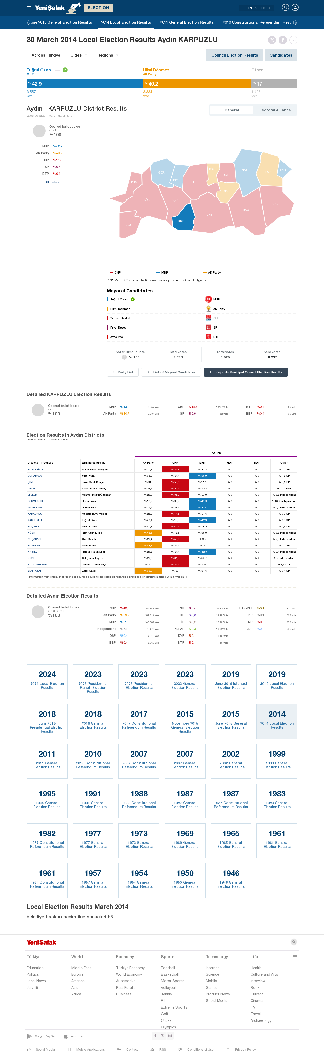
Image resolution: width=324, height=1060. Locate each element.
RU (270, 7)
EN (250, 7)
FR (263, 7)
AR (256, 7)
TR (243, 7)
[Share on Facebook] (284, 40)
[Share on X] (273, 40)
